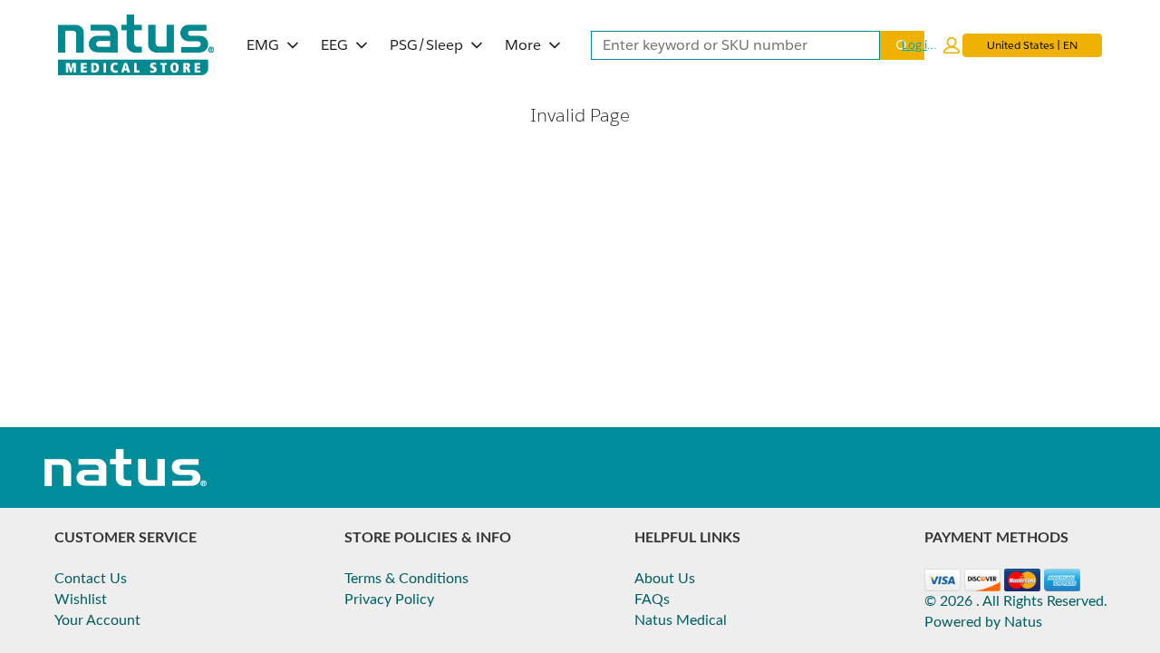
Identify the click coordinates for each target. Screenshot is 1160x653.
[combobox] (728, 45)
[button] (930, 45)
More (523, 44)
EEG (334, 44)
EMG (262, 44)
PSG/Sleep (426, 44)
